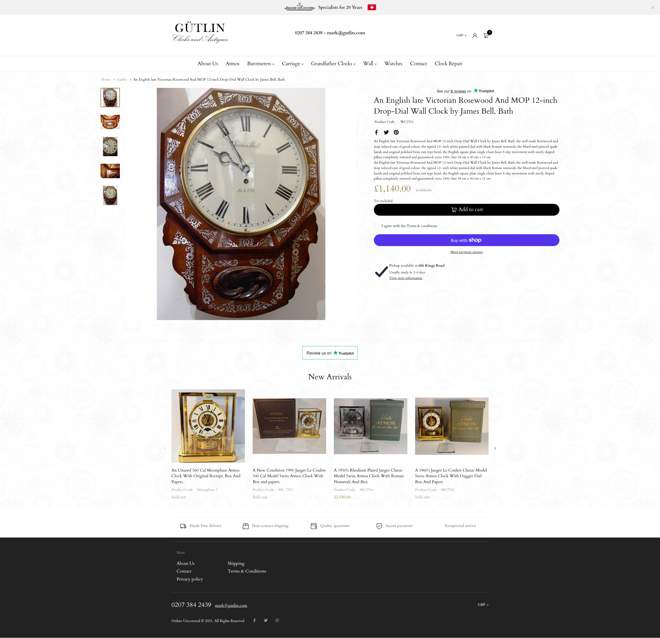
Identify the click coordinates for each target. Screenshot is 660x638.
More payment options (466, 252)
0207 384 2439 (309, 33)
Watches (393, 63)
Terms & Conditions (247, 571)
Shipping (236, 564)
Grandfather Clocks (331, 63)
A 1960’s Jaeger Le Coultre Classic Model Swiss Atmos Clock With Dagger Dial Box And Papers (451, 476)
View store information (405, 278)
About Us (208, 63)
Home (106, 79)
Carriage (291, 63)
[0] (486, 35)
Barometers (259, 63)
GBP (460, 35)
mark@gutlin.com (346, 33)
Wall (368, 63)
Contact (418, 63)
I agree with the (409, 226)
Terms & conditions (422, 226)
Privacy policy (190, 579)
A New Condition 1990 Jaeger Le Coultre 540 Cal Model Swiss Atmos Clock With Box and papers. (289, 476)
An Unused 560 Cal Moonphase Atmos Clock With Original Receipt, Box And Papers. (206, 476)
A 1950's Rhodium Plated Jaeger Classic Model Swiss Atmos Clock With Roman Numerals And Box (369, 476)
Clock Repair (448, 63)
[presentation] (165, 448)
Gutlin (122, 79)
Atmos (232, 63)
